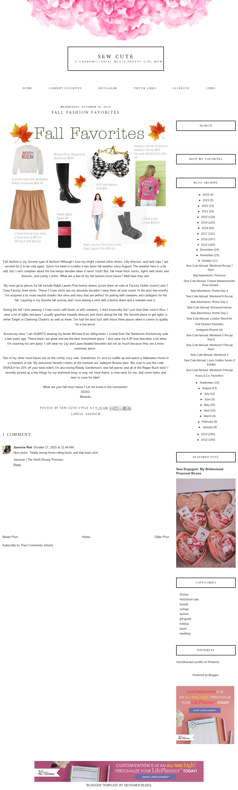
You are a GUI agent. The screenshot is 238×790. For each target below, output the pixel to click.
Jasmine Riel (22, 447)
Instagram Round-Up (209, 329)
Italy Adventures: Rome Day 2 (209, 302)
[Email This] (111, 408)
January (207, 427)
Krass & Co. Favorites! (209, 375)
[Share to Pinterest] (129, 408)
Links (211, 88)
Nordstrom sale (189, 599)
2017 (204, 233)
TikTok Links (145, 88)
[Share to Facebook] (124, 408)
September (207, 382)
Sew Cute (116, 57)
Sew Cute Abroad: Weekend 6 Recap (209, 296)
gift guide (185, 619)
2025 (206, 194)
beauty (184, 604)
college (184, 609)
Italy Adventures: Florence (209, 275)
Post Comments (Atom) (37, 545)
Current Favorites (65, 88)
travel (183, 628)
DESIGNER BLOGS (138, 785)
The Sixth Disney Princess (45, 459)
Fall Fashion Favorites (209, 324)
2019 (204, 222)
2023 (206, 200)
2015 (204, 244)
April (207, 410)
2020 (204, 217)
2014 (204, 434)
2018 (205, 228)
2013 (204, 439)
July (206, 393)
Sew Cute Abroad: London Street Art (209, 318)
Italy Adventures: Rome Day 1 (209, 313)
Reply (17, 465)
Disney (184, 594)
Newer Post (10, 537)
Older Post (162, 537)
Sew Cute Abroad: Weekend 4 (209, 354)
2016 (204, 239)
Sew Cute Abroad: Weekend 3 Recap (209, 370)
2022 (205, 205)
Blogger (213, 675)
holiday (184, 623)
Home (27, 88)
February (207, 421)
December (206, 249)
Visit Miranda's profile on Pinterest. (198, 662)
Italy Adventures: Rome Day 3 (209, 290)
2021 (205, 211)
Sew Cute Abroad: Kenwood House (209, 307)
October (207, 260)
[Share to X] (120, 408)
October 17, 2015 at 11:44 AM (53, 447)
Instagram (107, 88)
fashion (93, 414)
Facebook (181, 88)
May (206, 405)
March (208, 416)
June (207, 399)
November (206, 255)
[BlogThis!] (116, 408)
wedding (185, 633)
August (206, 388)
